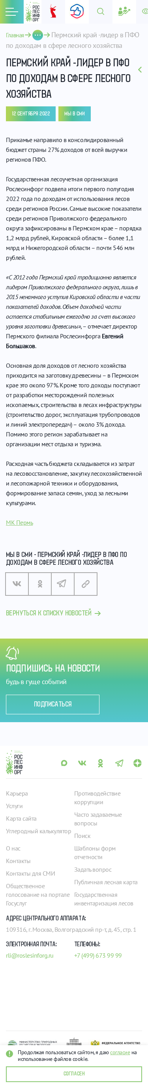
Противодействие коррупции (97, 797)
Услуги (14, 806)
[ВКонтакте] (17, 584)
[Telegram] (63, 584)
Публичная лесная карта (106, 882)
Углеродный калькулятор (38, 831)
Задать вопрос (93, 869)
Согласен (74, 1074)
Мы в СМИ (74, 114)
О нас (13, 848)
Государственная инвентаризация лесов (103, 899)
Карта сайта (21, 818)
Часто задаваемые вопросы (98, 818)
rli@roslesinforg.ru (30, 955)
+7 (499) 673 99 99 (98, 955)
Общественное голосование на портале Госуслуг (37, 894)
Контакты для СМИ (30, 873)
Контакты (18, 861)
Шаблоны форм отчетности (95, 852)
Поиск (82, 836)
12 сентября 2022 (31, 114)
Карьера (17, 793)
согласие (120, 1052)
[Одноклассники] (40, 584)
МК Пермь (19, 522)
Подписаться (52, 704)
